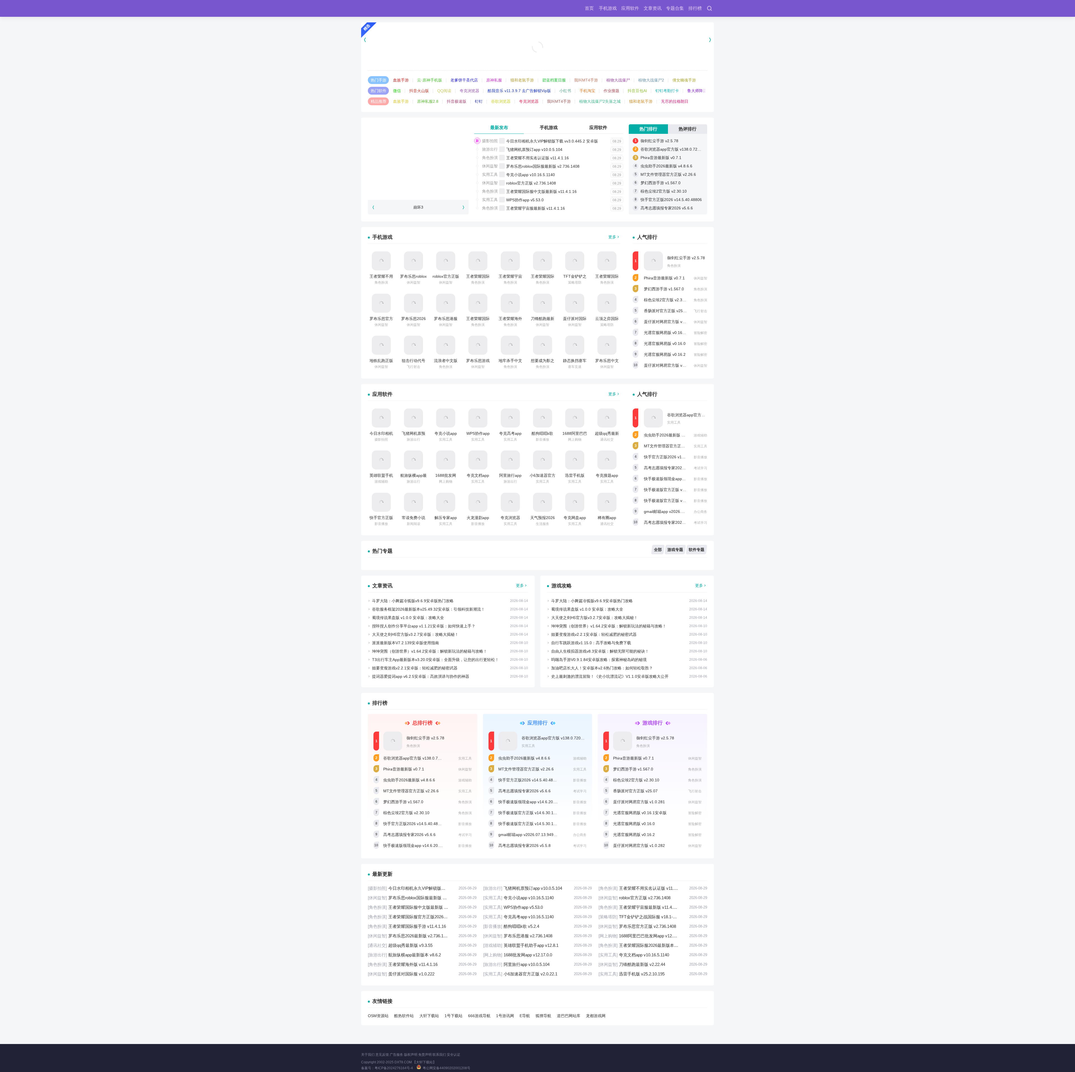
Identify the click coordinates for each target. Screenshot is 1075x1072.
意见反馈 (382, 1055)
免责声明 (425, 1055)
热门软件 (378, 90)
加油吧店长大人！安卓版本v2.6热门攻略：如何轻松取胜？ (602, 668)
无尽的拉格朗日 (674, 101)
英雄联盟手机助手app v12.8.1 (537, 945)
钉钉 (479, 101)
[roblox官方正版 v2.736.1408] (445, 260)
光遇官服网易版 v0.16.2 (665, 354)
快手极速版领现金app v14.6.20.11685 (677, 479)
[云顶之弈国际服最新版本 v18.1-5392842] (606, 303)
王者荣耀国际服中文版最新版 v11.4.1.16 (541, 191)
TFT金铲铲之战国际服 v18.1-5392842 (653, 916)
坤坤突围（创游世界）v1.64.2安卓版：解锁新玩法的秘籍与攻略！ (429, 651)
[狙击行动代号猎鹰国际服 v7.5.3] (413, 345)
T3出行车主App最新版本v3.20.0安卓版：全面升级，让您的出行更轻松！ (435, 659)
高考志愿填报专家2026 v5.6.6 (667, 208)
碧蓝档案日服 (554, 80)
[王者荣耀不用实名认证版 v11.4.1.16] (381, 260)
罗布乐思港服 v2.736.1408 (537, 935)
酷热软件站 (404, 1015)
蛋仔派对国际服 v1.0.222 (422, 973)
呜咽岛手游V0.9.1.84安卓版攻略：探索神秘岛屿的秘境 (599, 659)
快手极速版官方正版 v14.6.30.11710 (676, 489)
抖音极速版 (456, 101)
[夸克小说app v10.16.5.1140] (445, 418)
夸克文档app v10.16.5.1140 (653, 954)
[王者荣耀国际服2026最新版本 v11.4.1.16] (477, 303)
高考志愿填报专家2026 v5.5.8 (670, 522)
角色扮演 (490, 157)
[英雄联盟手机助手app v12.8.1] (381, 460)
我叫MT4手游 (586, 80)
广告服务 (396, 1055)
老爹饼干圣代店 (464, 80)
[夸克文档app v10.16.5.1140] (477, 460)
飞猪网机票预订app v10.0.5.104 (534, 149)
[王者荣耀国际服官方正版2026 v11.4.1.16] (542, 260)
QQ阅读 (444, 90)
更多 (612, 237)
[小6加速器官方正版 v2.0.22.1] (542, 460)
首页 (589, 8)
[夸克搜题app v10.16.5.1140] (606, 460)
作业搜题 (611, 90)
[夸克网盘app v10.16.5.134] (574, 502)
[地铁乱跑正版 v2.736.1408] (381, 345)
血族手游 (401, 80)
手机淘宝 (587, 90)
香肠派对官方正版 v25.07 (666, 311)
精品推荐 (378, 101)
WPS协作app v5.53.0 (525, 200)
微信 (397, 90)
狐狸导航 (543, 1015)
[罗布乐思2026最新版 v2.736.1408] (413, 303)
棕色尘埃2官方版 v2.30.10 (664, 191)
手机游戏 (608, 8)
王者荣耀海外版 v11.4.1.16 (422, 964)
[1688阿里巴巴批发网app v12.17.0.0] (574, 418)
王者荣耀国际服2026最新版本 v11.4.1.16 (653, 945)
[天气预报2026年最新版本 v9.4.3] (542, 502)
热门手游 (378, 80)
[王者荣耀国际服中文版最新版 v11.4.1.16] (477, 260)
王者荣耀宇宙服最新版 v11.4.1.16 (535, 208)
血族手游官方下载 (537, 56)
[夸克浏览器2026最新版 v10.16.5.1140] (510, 502)
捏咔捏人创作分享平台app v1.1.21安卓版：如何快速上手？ (423, 626)
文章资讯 (653, 8)
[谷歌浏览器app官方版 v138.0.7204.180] (653, 418)
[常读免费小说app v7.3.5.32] (413, 502)
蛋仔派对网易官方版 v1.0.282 (670, 365)
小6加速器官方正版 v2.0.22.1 (537, 973)
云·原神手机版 (429, 80)
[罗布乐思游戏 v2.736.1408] (477, 345)
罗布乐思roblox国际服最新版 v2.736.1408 (542, 166)
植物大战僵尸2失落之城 (600, 101)
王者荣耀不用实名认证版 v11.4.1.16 (537, 158)
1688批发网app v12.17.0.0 (537, 954)
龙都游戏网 (596, 1015)
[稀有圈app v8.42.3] (606, 502)
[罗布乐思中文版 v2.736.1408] (606, 345)
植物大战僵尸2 (651, 80)
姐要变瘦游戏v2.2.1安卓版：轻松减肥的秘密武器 (414, 668)
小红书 (565, 90)
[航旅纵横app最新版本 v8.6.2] (413, 460)
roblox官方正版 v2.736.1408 (531, 183)
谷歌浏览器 (501, 101)
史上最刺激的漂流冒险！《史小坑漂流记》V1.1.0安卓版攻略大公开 (610, 676)
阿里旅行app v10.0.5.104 (537, 964)
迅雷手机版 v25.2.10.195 (653, 973)
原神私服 (494, 80)
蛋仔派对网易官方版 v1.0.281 (670, 321)
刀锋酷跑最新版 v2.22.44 (653, 964)
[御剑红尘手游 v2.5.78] (653, 260)
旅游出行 (490, 149)
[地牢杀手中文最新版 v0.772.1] (510, 345)
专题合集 (675, 8)
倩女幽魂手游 (684, 80)
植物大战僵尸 (618, 80)
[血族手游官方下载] (537, 39)
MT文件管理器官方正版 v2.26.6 (668, 174)
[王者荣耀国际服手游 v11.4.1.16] (606, 260)
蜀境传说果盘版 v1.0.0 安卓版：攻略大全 (408, 617)
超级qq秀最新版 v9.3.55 (422, 945)
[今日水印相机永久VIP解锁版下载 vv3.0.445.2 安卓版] (381, 418)
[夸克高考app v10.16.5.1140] (510, 418)
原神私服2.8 (427, 101)
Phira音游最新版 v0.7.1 (661, 157)
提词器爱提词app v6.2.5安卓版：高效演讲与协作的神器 (420, 676)
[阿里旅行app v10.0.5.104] (510, 460)
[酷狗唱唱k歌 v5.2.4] (542, 418)
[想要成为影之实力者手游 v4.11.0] (542, 345)
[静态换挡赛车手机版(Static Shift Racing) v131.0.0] (574, 345)
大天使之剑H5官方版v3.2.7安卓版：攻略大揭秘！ (415, 634)
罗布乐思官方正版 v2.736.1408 (653, 926)
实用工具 (490, 174)
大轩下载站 (429, 1015)
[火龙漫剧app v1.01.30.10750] (477, 502)
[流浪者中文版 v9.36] (445, 345)
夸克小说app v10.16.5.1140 (530, 174)
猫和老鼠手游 (522, 80)
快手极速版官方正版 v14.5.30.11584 (676, 500)
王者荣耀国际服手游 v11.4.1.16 (422, 926)
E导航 (525, 1015)
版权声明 (410, 1055)
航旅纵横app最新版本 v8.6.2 (422, 954)
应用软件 (630, 8)
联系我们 (439, 1055)
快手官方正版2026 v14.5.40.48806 (671, 199)
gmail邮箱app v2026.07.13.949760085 (678, 511)
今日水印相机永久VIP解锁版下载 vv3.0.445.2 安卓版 (552, 141)
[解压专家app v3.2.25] (445, 502)
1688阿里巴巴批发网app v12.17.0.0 (653, 935)
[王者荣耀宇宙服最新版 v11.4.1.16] (510, 260)
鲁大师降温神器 (701, 90)
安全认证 (453, 1055)
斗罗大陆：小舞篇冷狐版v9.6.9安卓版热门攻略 (413, 601)
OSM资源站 (378, 1015)
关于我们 (368, 1055)
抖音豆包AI (637, 90)
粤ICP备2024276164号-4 (394, 1068)
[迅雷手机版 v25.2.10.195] (574, 460)
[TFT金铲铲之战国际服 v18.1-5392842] (574, 260)
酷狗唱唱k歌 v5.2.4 (537, 926)
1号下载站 (453, 1015)
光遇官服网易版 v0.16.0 (665, 343)
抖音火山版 (419, 90)
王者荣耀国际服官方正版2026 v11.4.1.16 (422, 916)
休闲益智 (490, 166)
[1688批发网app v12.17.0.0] (445, 460)
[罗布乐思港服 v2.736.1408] (445, 303)
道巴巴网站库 (568, 1015)
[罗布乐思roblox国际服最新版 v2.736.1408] (413, 260)
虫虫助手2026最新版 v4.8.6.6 (666, 166)
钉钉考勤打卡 (667, 90)
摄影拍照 (490, 141)
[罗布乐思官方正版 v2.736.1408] (381, 303)
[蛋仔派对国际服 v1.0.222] (574, 303)
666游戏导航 (479, 1015)
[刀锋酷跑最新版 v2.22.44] (542, 303)
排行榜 (695, 8)
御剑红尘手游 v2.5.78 (659, 141)
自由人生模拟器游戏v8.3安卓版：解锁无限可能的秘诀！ (600, 651)
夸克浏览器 (469, 90)
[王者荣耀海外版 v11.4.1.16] (510, 303)
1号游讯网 (505, 1015)
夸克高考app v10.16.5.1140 (537, 916)
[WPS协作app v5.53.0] (477, 418)
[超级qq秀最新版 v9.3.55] (606, 418)
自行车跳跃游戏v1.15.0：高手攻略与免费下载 (591, 643)
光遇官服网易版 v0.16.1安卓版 (670, 332)
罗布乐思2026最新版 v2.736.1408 (422, 935)
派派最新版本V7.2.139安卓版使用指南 (405, 643)
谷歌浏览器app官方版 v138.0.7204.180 (675, 149)
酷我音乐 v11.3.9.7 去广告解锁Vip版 (519, 90)
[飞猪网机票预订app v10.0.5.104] (413, 418)
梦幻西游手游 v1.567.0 (661, 183)
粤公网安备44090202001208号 (446, 1068)
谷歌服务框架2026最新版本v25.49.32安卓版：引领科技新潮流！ (428, 609)
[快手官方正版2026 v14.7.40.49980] (381, 502)
